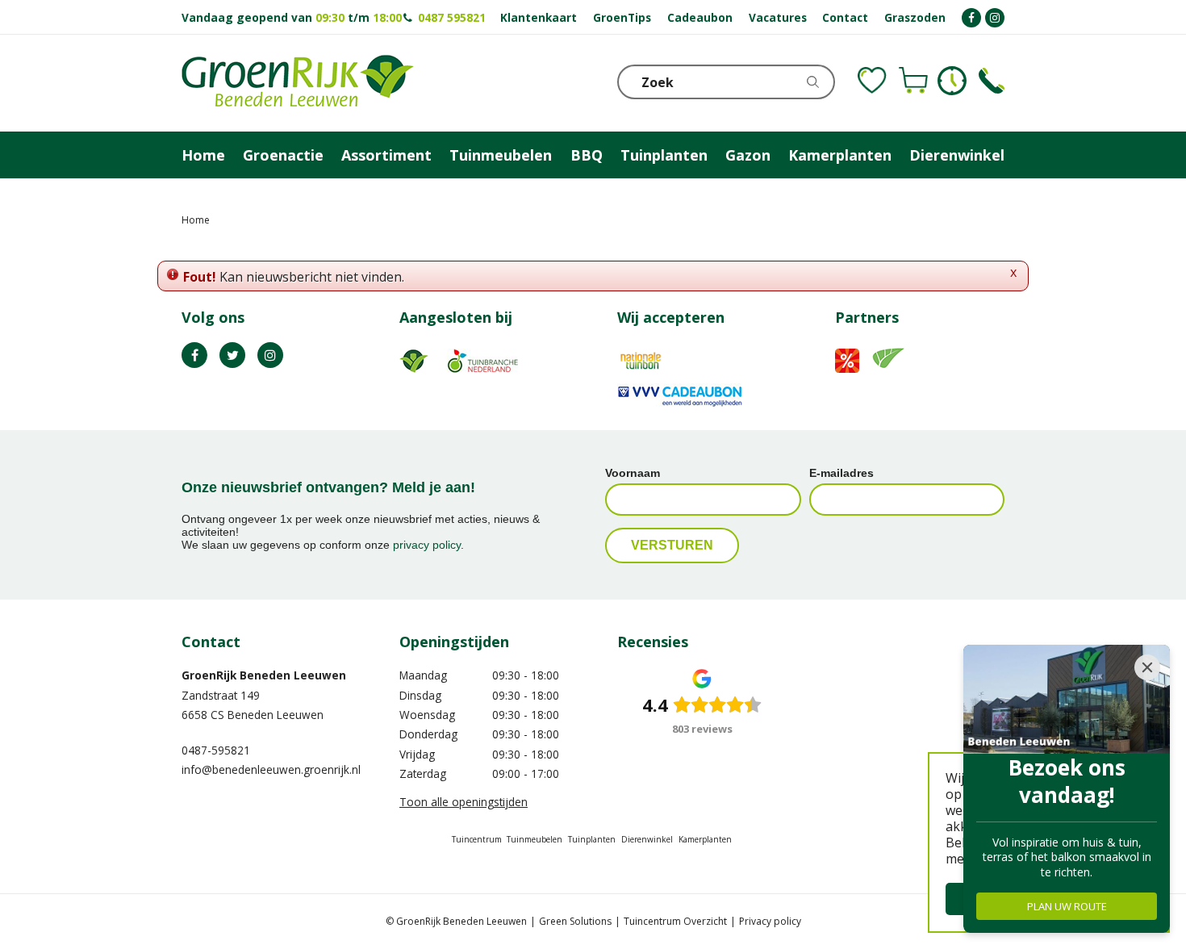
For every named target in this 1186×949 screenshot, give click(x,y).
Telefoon (991, 81)
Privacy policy (770, 921)
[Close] (1147, 667)
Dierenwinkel (647, 839)
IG (270, 355)
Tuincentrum (477, 839)
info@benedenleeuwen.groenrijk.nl (271, 769)
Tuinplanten (592, 839)
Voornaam (632, 472)
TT (232, 355)
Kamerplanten (705, 839)
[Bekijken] (913, 80)
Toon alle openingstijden (463, 801)
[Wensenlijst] (872, 80)
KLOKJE (952, 81)
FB (194, 355)
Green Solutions (575, 921)
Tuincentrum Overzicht (675, 921)
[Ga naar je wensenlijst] (872, 80)
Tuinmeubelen (534, 839)
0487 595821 (452, 17)
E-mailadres (841, 472)
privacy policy (427, 544)
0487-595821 (216, 750)
